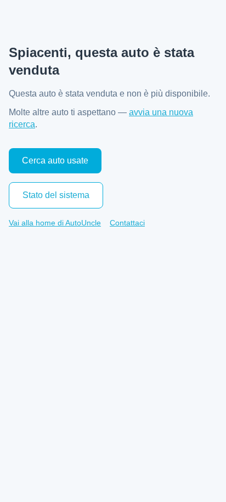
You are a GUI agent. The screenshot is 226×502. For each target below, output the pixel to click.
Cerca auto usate (55, 160)
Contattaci (127, 222)
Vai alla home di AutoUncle (55, 222)
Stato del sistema (55, 195)
